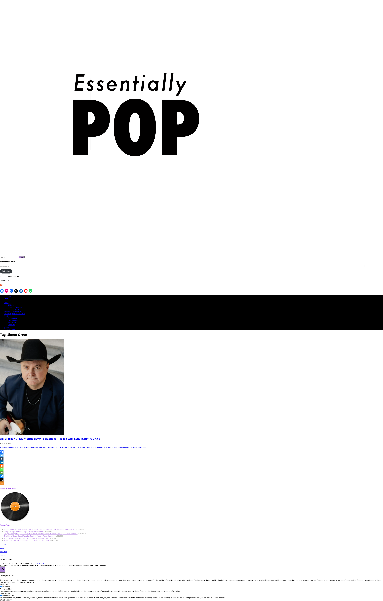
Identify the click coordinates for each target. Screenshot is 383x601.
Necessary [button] (4, 584)
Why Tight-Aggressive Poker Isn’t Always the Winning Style (26, 538)
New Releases (13, 320)
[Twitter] (1, 455)
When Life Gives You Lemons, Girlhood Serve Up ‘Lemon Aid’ (26, 540)
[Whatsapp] (1, 469)
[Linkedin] (1, 462)
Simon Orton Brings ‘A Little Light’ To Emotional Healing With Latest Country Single (50, 438)
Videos (6, 327)
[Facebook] (1, 452)
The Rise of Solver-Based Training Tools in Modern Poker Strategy (29, 536)
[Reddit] (1, 465)
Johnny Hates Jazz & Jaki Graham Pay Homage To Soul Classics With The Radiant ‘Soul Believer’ (39, 529)
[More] (2, 483)
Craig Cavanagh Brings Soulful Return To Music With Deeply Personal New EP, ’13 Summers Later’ (40, 534)
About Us (7, 300)
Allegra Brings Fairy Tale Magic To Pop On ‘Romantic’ (24, 532)
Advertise (3, 552)
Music (6, 316)
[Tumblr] (1, 459)
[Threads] (1, 479)
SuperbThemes (38, 563)
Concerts (11, 325)
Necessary (6, 587)
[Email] (1, 472)
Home (6, 303)
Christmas (16, 309)
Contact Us (8, 296)
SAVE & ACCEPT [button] (6, 600)
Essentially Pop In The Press (14, 314)
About (2, 555)
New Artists (12, 322)
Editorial (11, 305)
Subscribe (6, 271)
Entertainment (9, 329)
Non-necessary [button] (5, 593)
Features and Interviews (13, 311)
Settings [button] (103, 565)
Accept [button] (92, 565)
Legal (6, 298)
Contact (3, 544)
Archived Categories (15, 307)
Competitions (13, 318)
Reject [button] (97, 565)
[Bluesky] (1, 476)
